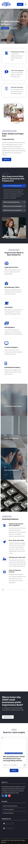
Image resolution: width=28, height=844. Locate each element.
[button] (20, 4)
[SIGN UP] (5, 410)
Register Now (5, 28)
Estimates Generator (17, 87)
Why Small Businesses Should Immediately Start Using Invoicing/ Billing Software (14, 758)
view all (14, 770)
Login (12, 28)
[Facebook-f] (3, 796)
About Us (6, 159)
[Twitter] (6, 796)
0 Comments (14, 765)
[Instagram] (9, 796)
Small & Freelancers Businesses (13, 753)
